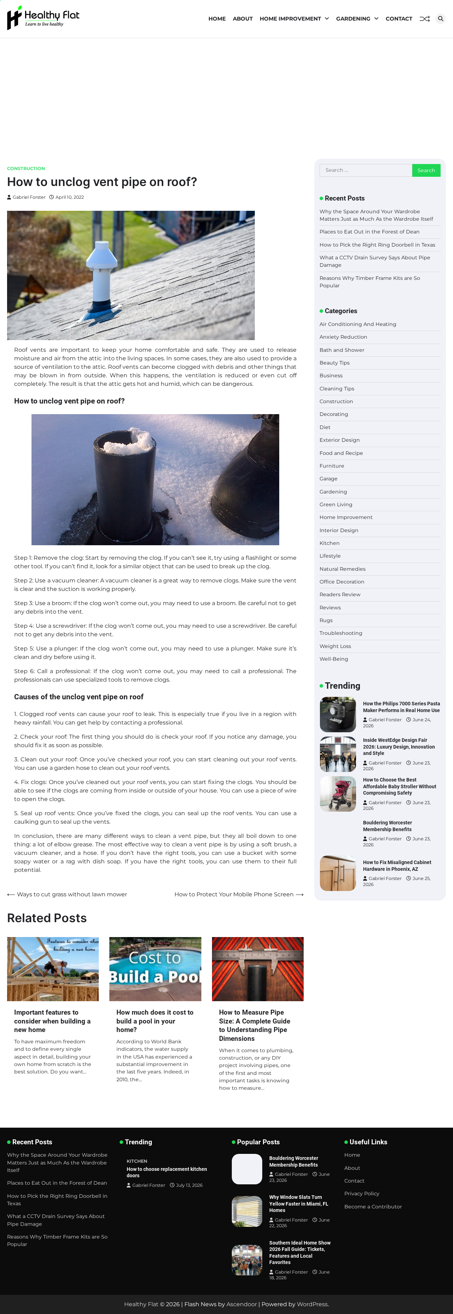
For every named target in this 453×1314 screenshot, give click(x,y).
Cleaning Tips (337, 388)
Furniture (332, 466)
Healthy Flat (141, 1304)
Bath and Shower (342, 349)
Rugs (326, 620)
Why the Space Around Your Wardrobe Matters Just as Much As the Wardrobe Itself (57, 1162)
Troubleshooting (341, 633)
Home (217, 18)
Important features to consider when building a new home (52, 1021)
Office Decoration (342, 582)
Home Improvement (290, 18)
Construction (26, 168)
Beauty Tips (335, 363)
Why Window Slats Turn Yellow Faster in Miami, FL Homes (298, 1203)
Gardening (353, 18)
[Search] (440, 18)
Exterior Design (340, 440)
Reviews (330, 607)
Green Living (336, 504)
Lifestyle (330, 556)
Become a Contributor (373, 1206)
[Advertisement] (226, 91)
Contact (399, 18)
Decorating (334, 414)
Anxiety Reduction (343, 337)
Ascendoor (241, 1304)
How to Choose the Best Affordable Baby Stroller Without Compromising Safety (399, 754)
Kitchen (330, 543)
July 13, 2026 (189, 1185)
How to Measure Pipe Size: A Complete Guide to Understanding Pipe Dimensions (254, 1025)
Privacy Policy (361, 1193)
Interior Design (339, 530)
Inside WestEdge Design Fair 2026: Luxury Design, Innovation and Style (399, 714)
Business (331, 375)
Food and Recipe (341, 453)
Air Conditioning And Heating (358, 324)
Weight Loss (335, 646)
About (243, 18)
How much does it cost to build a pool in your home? (155, 1021)
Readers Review (340, 594)
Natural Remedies (343, 568)
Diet (325, 427)
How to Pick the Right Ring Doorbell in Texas (377, 244)
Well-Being (334, 659)
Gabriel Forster (29, 197)
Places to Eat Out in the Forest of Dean (370, 232)
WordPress (312, 1304)
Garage (329, 478)
